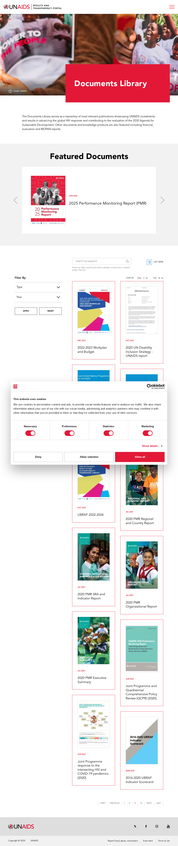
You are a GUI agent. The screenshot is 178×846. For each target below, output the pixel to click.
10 (142, 803)
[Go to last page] (158, 803)
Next (162, 200)
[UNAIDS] (21, 826)
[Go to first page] (103, 803)
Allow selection (89, 456)
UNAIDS (34, 841)
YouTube (168, 826)
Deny (38, 456)
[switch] (69, 433)
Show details (150, 445)
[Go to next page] (149, 803)
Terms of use (164, 841)
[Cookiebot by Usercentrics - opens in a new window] (149, 386)
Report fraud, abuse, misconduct (123, 841)
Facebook (146, 826)
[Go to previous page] (115, 803)
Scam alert (148, 841)
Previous (16, 200)
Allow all (140, 456)
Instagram (156, 826)
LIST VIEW (158, 262)
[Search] (128, 261)
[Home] (32, 7)
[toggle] (172, 7)
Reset (50, 311)
